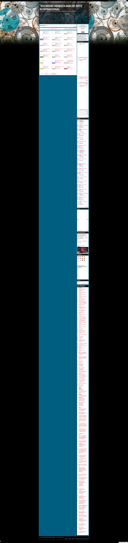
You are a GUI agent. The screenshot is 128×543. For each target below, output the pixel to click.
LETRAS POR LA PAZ (83, 133)
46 (81, 191)
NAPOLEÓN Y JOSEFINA (82, 345)
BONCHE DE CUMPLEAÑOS (84, 193)
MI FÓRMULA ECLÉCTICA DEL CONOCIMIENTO (83, 396)
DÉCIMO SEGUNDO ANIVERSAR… (83, 164)
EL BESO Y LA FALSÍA (82, 316)
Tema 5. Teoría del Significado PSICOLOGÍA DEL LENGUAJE (82, 524)
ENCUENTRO (86, 58)
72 (81, 127)
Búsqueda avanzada (54, 28)
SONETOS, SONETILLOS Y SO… (84, 202)
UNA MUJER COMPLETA (82, 383)
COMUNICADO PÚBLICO (82, 423)
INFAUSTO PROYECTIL (82, 331)
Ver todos (87, 116)
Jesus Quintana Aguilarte (59, 60)
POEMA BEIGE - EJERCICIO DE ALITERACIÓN (81, 365)
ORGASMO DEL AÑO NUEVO (82, 350)
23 (81, 132)
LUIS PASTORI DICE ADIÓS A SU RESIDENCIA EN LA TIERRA (83, 462)
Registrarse (110, 0)
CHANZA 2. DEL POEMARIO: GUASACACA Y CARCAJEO (83, 307)
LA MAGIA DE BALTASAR (82, 391)
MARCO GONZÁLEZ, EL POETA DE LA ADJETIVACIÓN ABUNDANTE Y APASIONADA (82, 404)
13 (81, 166)
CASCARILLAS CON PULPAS (82, 305)
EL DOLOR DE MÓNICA (82, 317)
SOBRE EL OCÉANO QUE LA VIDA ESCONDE (82, 377)
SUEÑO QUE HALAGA (82, 378)
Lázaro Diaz (45, 43)
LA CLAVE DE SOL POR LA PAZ (83, 335)
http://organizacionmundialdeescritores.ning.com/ (82, 241)
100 (81, 175)
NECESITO (80, 346)
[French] (80, 256)
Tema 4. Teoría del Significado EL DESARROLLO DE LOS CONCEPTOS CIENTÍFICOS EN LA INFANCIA (83, 520)
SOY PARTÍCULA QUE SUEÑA (82, 392)
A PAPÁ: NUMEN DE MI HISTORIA (82, 293)
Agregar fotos (80, 230)
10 (83, 127)
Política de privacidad (78, 538)
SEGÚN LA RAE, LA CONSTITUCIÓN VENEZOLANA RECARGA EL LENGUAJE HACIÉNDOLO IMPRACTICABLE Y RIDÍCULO (82, 483)
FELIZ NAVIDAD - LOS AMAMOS (82, 434)
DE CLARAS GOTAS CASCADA (82, 315)
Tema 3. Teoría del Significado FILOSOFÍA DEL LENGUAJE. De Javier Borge (83, 515)
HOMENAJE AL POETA (83, 189)
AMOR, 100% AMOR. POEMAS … (83, 146)
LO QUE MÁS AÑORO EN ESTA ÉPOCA (82, 459)
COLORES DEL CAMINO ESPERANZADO (82, 310)
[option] (82, 220)
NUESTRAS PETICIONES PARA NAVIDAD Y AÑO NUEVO (82, 475)
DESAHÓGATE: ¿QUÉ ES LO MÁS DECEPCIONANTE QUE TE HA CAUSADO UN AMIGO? (83, 425)
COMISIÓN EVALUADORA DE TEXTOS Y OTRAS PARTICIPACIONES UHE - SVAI (82, 420)
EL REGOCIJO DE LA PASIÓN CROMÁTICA (82, 320)
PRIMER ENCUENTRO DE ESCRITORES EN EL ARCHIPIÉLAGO (82, 492)
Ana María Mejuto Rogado (71, 48)
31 (81, 135)
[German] (82, 256)
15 (83, 132)
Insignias (66, 538)
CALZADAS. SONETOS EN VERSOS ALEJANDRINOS (83, 303)
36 (81, 139)
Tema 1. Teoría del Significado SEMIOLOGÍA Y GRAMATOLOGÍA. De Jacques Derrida (83, 508)
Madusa (69, 43)
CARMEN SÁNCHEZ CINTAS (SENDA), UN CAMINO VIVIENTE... (82, 399)
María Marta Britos (46, 31)
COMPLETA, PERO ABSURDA (81, 313)
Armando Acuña (58, 31)
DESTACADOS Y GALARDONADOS (82, 151)
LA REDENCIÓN (81, 336)
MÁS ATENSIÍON (87, 83)
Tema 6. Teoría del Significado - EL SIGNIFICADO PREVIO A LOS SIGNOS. (82, 528)
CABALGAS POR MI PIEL (82, 301)
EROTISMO (81, 137)
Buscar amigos (49, 28)
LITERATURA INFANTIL (83, 155)
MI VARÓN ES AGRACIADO (83, 343)
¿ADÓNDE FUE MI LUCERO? (81, 290)
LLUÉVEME (80, 338)
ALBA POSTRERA (81, 300)
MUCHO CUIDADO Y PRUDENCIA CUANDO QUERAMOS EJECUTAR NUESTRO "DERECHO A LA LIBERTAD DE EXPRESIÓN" (83, 469)
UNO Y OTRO (81, 384)
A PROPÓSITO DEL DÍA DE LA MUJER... (83, 297)
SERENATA (80, 373)
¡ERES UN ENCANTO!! (82, 288)
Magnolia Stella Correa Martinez (59, 37)
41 (83, 175)
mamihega (69, 66)
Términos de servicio (86, 538)
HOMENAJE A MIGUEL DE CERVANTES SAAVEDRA (83, 441)
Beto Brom (57, 54)
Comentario (46, 32)
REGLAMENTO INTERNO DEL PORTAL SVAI (82, 532)
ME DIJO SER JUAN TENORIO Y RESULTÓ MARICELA (82, 341)
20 (83, 153)
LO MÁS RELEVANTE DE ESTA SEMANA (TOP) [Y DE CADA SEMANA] (82, 456)
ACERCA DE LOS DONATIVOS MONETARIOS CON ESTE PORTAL (83, 413)
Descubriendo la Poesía (83, 168)
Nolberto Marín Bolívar (47, 54)
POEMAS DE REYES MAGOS (83, 198)
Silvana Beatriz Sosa (47, 37)
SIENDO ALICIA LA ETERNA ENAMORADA (82, 375)
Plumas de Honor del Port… (84, 158)
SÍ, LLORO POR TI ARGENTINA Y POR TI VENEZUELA (82, 489)
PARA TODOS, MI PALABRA (81, 361)
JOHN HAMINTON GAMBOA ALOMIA (70, 61)
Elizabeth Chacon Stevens (59, 48)
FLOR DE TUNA (81, 328)
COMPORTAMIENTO (87, 112)
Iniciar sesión (114, 0)
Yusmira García (70, 31)
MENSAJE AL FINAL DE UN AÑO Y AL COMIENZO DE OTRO (83, 465)
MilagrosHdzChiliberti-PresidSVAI (50, 537)
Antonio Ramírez (70, 54)
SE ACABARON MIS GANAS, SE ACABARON (82, 371)
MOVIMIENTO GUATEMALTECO (82, 121)
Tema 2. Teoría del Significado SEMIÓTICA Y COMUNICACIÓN (82, 512)
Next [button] (87, 219)
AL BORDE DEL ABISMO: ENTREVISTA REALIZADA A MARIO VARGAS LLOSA (83, 416)
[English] (78, 256)
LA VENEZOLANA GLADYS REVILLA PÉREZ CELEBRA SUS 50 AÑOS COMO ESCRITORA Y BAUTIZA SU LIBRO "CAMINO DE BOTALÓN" (83, 450)
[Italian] (78, 258)
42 (83, 148)
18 (83, 195)
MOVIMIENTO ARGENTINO (84, 125)
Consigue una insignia (85, 283)
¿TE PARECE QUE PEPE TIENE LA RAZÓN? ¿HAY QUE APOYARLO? (82, 409)
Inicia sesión (83, 29)
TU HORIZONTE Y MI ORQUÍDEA (82, 381)
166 (81, 170)
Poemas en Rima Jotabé (83, 176)
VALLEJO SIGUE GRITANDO (81, 386)
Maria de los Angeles (71, 37)
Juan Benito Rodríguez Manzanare (47, 49)
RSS (77, 116)
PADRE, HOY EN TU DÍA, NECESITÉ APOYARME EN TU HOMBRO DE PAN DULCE (83, 353)
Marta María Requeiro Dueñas (59, 43)
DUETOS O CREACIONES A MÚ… (84, 130)
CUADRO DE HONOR (80, 245)
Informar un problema (71, 538)
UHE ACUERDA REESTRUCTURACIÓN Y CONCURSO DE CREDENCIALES (82, 497)
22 (83, 157)
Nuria (44, 60)
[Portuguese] (84, 258)
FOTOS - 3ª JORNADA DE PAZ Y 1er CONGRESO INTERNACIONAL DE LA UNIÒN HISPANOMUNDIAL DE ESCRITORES (83, 437)
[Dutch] (80, 258)
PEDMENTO (86, 77)
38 (81, 148)
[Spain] (84, 256)
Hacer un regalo (47, 33)
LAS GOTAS (80, 337)
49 (81, 200)
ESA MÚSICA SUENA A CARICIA (82, 325)
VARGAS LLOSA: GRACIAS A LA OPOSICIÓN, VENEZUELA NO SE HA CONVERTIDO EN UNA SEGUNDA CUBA (83, 502)
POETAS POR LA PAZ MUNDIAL (83, 185)
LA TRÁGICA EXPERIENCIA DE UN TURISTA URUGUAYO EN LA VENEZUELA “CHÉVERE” (82, 445)
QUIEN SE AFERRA (82, 367)
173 (81, 187)
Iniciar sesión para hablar (122, 542)
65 (81, 153)
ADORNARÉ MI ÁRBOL (82, 298)
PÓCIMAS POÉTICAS (83, 141)
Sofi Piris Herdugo (46, 66)
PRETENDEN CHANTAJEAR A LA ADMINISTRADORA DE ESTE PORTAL (83, 478)
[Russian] (82, 258)
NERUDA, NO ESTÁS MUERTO (82, 348)
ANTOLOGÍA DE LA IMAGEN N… (84, 173)
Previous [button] (78, 219)
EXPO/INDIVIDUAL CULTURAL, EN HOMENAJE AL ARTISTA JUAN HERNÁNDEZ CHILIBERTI (83, 430)
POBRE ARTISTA (81, 363)
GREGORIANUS (81, 389)
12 (81, 195)
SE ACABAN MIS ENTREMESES (81, 369)
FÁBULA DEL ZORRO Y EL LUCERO (83, 327)
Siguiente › (75, 26)
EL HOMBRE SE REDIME (82, 318)
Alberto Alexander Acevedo (59, 66)
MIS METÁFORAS (81, 344)
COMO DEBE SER (87, 80)
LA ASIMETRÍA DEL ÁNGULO (82, 333)
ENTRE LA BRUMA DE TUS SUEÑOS (83, 323)
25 (81, 123)
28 (83, 139)
